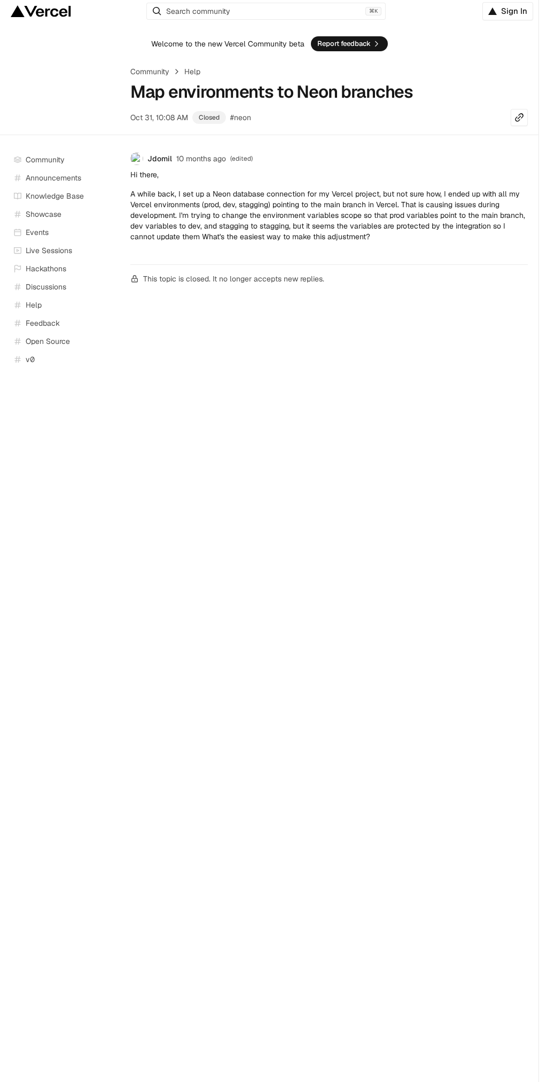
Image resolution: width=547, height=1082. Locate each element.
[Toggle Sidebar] (112, 251)
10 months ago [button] (201, 158)
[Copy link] (519, 117)
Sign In (514, 11)
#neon (240, 117)
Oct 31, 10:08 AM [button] (159, 117)
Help (192, 71)
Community (149, 71)
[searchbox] (266, 11)
